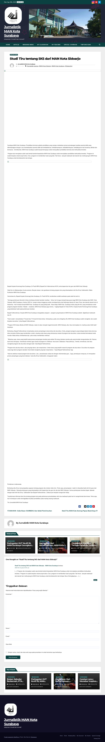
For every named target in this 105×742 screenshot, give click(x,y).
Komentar (9, 594)
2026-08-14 (60, 684)
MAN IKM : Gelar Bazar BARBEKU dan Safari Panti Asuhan (30, 511)
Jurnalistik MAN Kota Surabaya (12, 31)
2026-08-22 (12, 684)
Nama (8, 628)
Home (8, 44)
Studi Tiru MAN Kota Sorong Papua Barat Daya (79, 511)
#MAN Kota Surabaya (58, 66)
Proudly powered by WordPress (11, 737)
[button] (99, 44)
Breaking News (28, 44)
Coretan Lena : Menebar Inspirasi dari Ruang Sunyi (88, 681)
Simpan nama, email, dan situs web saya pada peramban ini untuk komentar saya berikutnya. (35, 652)
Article (16, 44)
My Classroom (42, 44)
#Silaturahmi (68, 66)
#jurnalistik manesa (32, 66)
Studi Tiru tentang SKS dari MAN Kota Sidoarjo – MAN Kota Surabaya (36, 565)
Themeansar (34, 737)
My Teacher (56, 44)
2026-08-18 (36, 684)
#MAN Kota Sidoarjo (45, 66)
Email (8, 636)
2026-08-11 (84, 684)
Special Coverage (70, 44)
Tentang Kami (86, 44)
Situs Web (9, 644)
